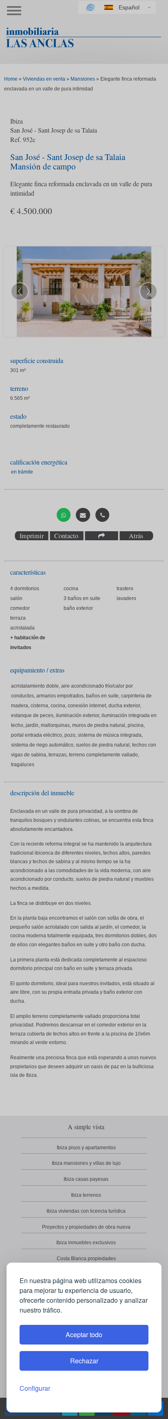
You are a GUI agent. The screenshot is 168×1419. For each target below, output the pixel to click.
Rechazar (84, 1360)
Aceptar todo (84, 1334)
